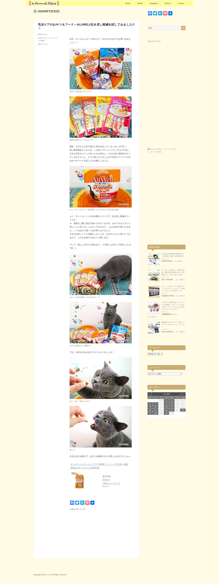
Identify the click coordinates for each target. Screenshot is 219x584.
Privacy (168, 3)
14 (156, 407)
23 (166, 410)
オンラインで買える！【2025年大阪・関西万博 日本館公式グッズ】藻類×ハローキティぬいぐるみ (173, 272)
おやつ (40, 38)
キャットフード (49, 38)
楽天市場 (106, 476)
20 (150, 410)
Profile (140, 3)
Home (127, 3)
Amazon (106, 480)
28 (156, 413)
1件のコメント (43, 44)
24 (172, 410)
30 (166, 413)
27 (150, 413)
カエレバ (106, 486)
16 (166, 407)
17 (172, 407)
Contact (181, 3)
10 (172, 404)
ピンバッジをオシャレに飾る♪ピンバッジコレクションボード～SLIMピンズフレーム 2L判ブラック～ (173, 288)
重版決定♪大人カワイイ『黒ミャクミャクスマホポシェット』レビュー (173, 324)
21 (156, 410)
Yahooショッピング (111, 483)
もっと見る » (178, 261)
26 (183, 410)
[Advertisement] (91, 532)
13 (150, 407)
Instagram (154, 3)
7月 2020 (166, 394)
